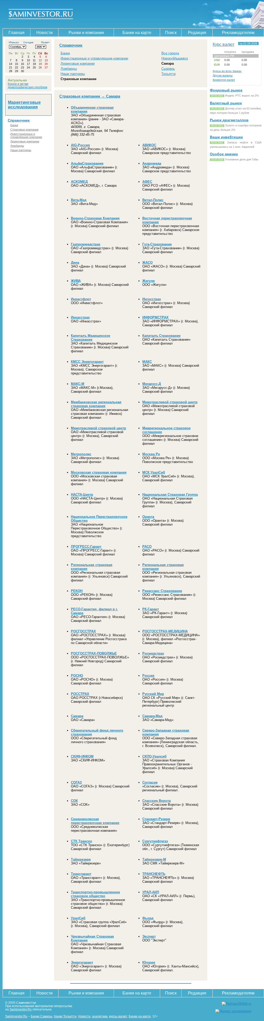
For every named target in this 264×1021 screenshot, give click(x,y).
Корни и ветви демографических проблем (27, 85)
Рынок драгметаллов (229, 120)
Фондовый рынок (226, 90)
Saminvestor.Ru (21, 1009)
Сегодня (28, 42)
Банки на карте (136, 32)
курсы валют (118, 1016)
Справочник (19, 120)
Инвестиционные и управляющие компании (26, 135)
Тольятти (168, 74)
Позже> (45, 42)
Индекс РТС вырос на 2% (242, 95)
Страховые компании (24, 129)
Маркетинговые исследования (24, 104)
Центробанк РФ (224, 55)
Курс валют (223, 44)
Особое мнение (224, 154)
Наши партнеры (20, 150)
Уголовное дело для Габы (241, 159)
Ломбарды (17, 145)
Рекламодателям (238, 32)
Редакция (197, 32)
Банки (14, 125)
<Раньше (14, 42)
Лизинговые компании (24, 141)
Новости (44, 32)
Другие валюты (223, 75)
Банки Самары (41, 1016)
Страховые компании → (82, 96)
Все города (170, 53)
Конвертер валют (224, 79)
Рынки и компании (86, 32)
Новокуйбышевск (174, 58)
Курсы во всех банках (227, 71)
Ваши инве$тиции (226, 137)
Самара (167, 63)
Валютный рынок (226, 103)
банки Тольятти (65, 1016)
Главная (16, 32)
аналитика (100, 1016)
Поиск (171, 32)
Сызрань (168, 69)
